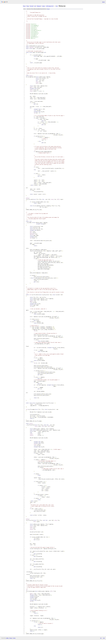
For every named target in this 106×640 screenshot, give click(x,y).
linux (24, 6)
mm (57, 6)
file (48, 9)
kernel (31, 6)
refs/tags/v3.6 (49, 6)
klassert (39, 6)
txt (101, 638)
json (104, 638)
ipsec (43, 6)
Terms (14, 638)
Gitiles (7, 638)
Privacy (10, 638)
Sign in (103, 2)
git (35, 6)
